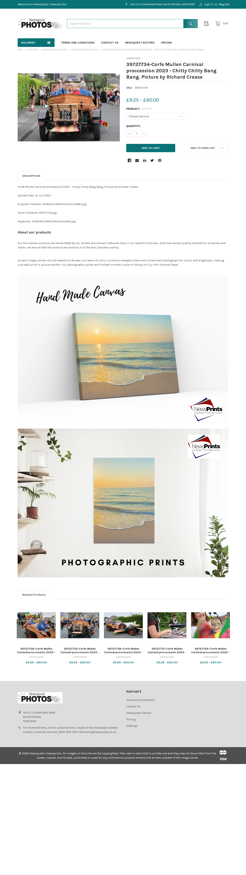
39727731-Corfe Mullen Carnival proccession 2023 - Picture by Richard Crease (167, 652)
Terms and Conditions (78, 42)
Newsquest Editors (140, 42)
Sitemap (131, 726)
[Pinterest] (159, 160)
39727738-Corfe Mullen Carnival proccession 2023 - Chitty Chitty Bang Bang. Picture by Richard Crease (36, 654)
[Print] (144, 160)
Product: (139, 108)
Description (31, 176)
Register (224, 4)
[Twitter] (152, 160)
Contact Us (109, 42)
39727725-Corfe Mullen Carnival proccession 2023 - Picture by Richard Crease (210, 652)
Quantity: (133, 126)
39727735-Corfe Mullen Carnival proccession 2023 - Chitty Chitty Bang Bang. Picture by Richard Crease (80, 654)
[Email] (137, 160)
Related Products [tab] (34, 594)
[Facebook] (129, 160)
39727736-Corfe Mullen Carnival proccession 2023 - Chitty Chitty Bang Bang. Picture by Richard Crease (123, 654)
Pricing (166, 42)
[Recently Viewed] (207, 23)
